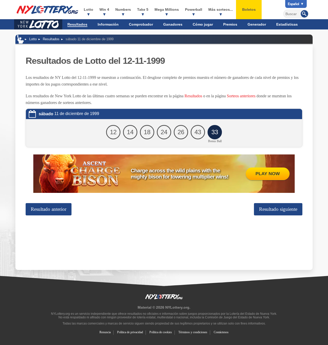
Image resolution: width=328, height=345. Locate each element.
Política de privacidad (130, 332)
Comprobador (141, 24)
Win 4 (104, 9)
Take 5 (142, 9)
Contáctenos (221, 332)
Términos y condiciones (192, 332)
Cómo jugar (203, 24)
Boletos (249, 9)
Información (108, 24)
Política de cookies (160, 332)
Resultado (48, 209)
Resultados (77, 24)
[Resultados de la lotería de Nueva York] (47, 9)
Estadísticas (287, 24)
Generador (257, 24)
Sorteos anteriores (241, 96)
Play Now (267, 173)
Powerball (193, 9)
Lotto (88, 9)
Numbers (123, 9)
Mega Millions (167, 9)
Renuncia (105, 332)
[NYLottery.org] (20, 39)
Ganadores (172, 24)
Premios (230, 24)
